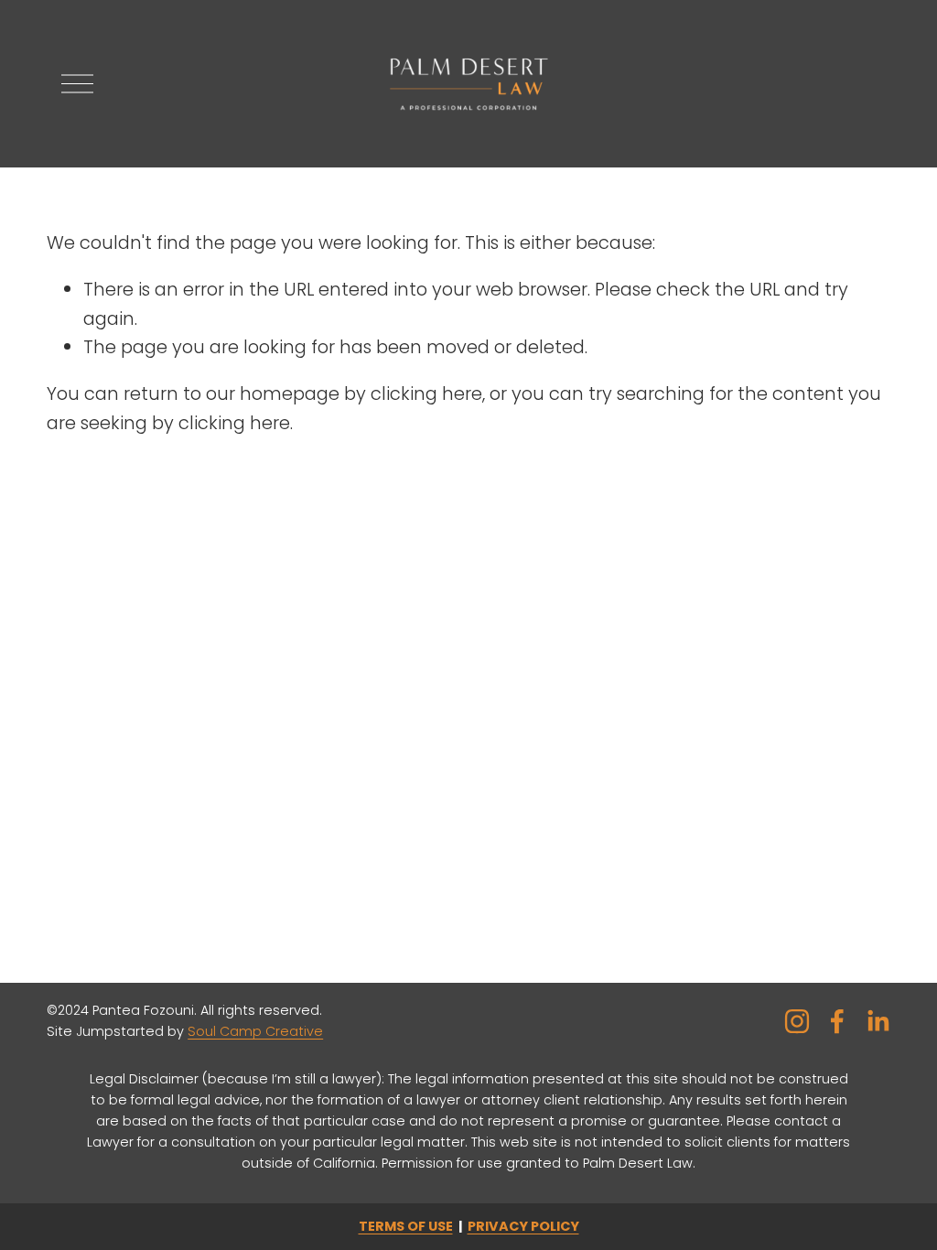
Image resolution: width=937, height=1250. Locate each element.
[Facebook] (837, 1021)
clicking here (426, 393)
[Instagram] (797, 1021)
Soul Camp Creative (255, 1031)
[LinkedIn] (877, 1021)
